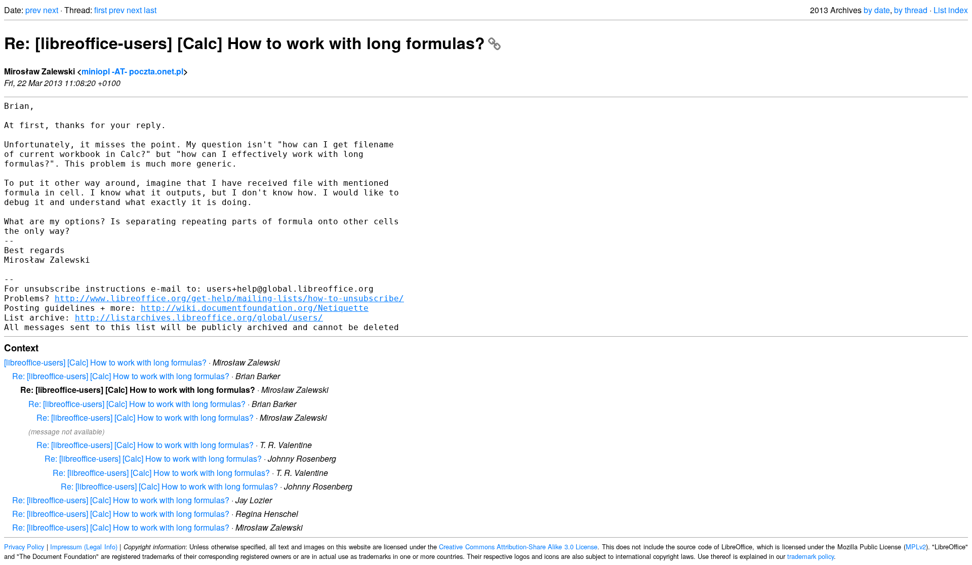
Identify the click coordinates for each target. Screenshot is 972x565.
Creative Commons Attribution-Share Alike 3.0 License (518, 546)
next (50, 10)
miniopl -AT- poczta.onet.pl (132, 71)
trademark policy (810, 556)
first (100, 10)
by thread (910, 10)
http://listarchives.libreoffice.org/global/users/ (199, 317)
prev (33, 10)
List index (951, 10)
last (150, 10)
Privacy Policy (24, 546)
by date (877, 10)
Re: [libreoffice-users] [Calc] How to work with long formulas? (244, 42)
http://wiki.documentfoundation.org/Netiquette (255, 308)
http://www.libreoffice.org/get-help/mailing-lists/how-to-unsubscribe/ (229, 298)
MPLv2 (916, 546)
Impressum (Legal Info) (83, 546)
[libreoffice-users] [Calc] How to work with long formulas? (105, 362)
